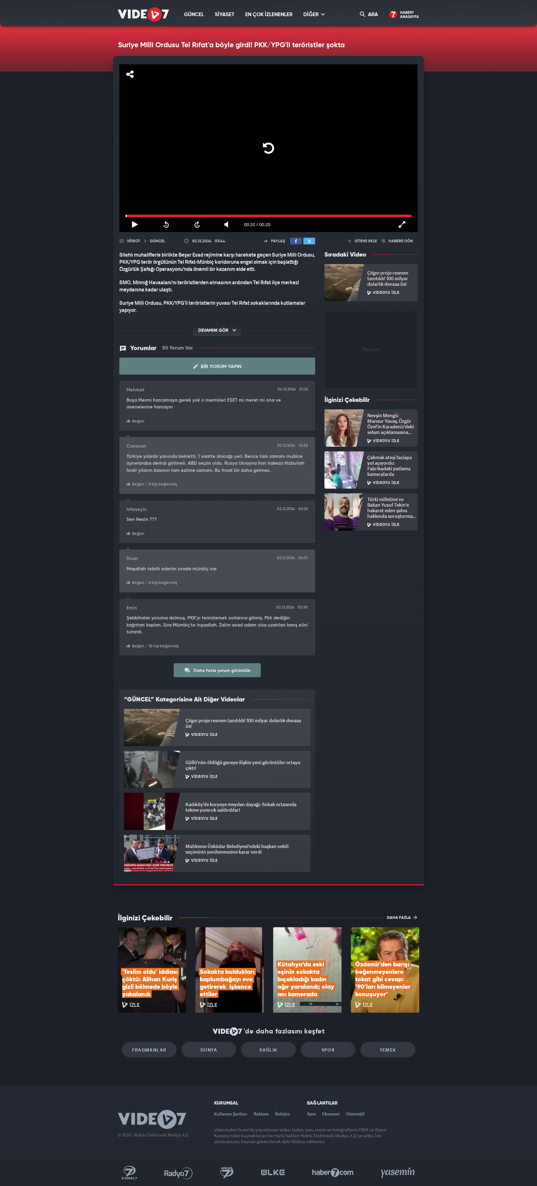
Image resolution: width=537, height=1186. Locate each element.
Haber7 (333, 1172)
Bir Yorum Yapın (220, 366)
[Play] (268, 148)
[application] (268, 148)
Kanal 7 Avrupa (227, 1172)
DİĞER (311, 14)
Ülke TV (273, 1172)
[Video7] (143, 14)
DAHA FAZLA (399, 918)
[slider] (268, 216)
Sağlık (268, 1050)
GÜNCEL (194, 14)
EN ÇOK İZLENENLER (268, 14)
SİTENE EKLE (365, 241)
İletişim (282, 1114)
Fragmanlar (149, 1050)
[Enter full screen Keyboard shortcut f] (402, 224)
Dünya (208, 1050)
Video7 (133, 241)
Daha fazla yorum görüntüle (221, 670)
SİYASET (224, 14)
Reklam (261, 1114)
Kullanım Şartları (230, 1114)
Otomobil (355, 1114)
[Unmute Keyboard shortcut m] (228, 224)
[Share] (129, 74)
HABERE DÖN (400, 241)
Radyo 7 (178, 1172)
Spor (328, 1050)
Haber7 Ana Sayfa (404, 14)
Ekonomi (331, 1114)
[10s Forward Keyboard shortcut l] (197, 224)
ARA (372, 14)
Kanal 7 (129, 1172)
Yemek (388, 1050)
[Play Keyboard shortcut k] (134, 224)
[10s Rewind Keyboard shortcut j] (165, 224)
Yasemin (398, 1172)
